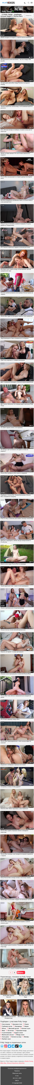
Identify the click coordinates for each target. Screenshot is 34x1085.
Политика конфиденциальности (17, 1068)
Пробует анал (6, 1039)
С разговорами (7, 1032)
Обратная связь (17, 1073)
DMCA (17, 1080)
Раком (27, 1024)
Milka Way (3, 1063)
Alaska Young (29, 1061)
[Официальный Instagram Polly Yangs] (5, 1046)
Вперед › (20, 972)
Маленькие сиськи (8, 1034)
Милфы (26, 1037)
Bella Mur (22, 1063)
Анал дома (5, 1037)
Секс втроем (6, 1024)
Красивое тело (17, 1024)
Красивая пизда (21, 1030)
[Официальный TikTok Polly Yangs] (16, 1046)
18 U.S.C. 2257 (17, 1078)
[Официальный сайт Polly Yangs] (20, 1046)
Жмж (3, 1030)
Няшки (26, 1026)
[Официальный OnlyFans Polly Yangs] (2, 1046)
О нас (17, 1075)
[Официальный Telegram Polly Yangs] (13, 1046)
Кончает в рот (26, 1028)
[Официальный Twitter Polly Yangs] (9, 1046)
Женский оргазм (14, 1028)
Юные (4, 1028)
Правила (17, 1071)
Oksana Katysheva (12, 1063)
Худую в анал (18, 1032)
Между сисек (20, 1034)
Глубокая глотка (7, 1026)
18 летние (11, 1030)
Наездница (18, 1026)
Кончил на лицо (16, 1037)
